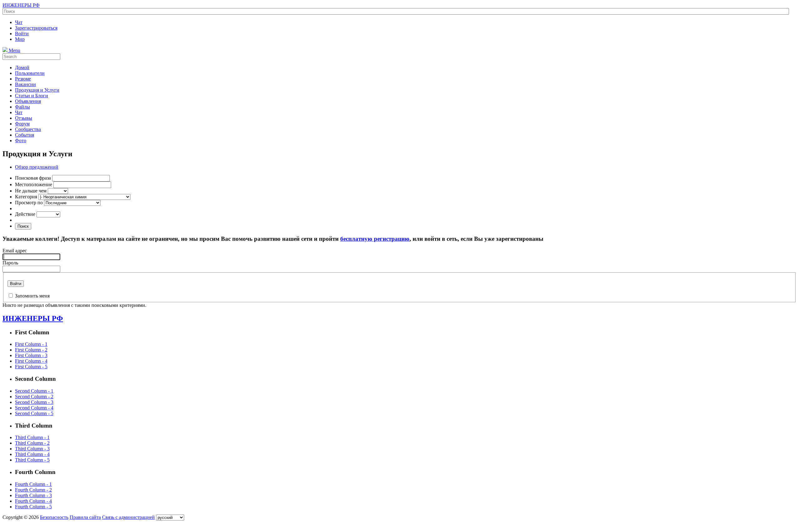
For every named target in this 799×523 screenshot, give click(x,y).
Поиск (23, 226)
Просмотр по (29, 202)
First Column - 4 (31, 361)
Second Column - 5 (34, 413)
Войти (15, 283)
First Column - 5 (31, 366)
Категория (26, 196)
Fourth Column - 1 (33, 484)
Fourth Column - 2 (33, 489)
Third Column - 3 (32, 448)
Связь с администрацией (128, 517)
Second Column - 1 (34, 391)
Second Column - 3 (34, 402)
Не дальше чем (31, 190)
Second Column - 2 (34, 396)
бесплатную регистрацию (374, 238)
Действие (25, 214)
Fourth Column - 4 (33, 501)
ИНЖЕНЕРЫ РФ (21, 5)
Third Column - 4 (32, 454)
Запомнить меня (32, 295)
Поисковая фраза (33, 178)
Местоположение (33, 184)
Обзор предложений (36, 167)
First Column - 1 (31, 344)
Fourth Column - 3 (33, 495)
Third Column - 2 (32, 443)
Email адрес (14, 250)
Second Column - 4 (34, 407)
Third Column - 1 (32, 437)
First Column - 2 (31, 349)
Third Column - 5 (32, 459)
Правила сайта (85, 517)
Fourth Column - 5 (33, 506)
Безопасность (54, 517)
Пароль (10, 262)
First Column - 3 (31, 355)
